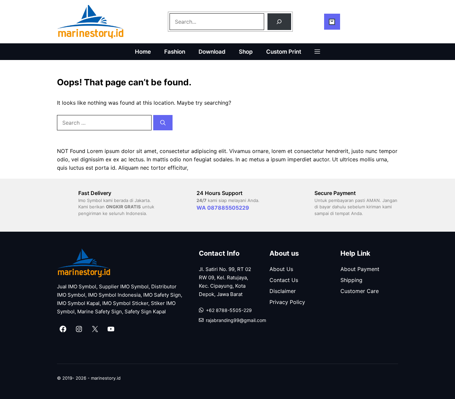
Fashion (174, 51)
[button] (317, 51)
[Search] (279, 21)
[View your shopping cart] (342, 21)
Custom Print (283, 51)
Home (143, 51)
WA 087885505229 (223, 207)
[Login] (317, 21)
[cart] (332, 22)
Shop (246, 51)
